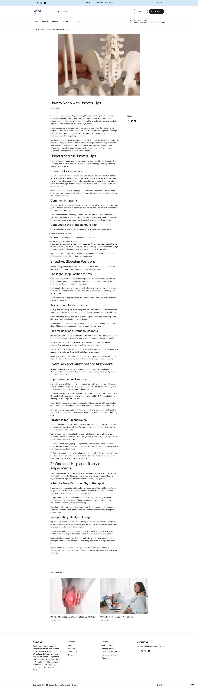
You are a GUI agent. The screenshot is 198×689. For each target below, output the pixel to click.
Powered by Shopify (70, 685)
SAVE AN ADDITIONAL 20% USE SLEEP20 (99, 3)
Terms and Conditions (111, 652)
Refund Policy (107, 645)
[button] (156, 11)
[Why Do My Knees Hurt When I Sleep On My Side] (74, 596)
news (42, 29)
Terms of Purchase (110, 655)
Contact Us (72, 652)
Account (142, 11)
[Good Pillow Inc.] (37, 11)
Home (35, 29)
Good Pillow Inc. (54, 685)
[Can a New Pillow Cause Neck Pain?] (124, 596)
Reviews (71, 655)
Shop (70, 645)
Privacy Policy (108, 648)
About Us (71, 648)
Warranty (106, 658)
